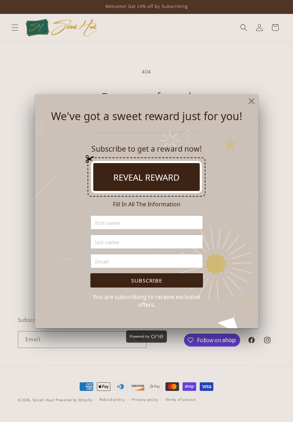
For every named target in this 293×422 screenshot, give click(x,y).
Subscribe (146, 280)
